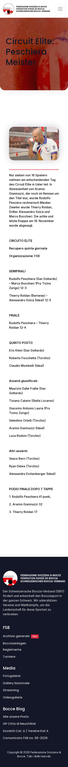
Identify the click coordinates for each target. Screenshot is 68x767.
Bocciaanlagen (14, 643)
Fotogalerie (11, 676)
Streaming (11, 690)
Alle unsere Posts (16, 716)
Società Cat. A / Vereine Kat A (25, 731)
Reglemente (12, 649)
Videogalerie (12, 697)
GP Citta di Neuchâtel (19, 723)
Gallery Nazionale (16, 683)
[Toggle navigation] (60, 9)
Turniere (9, 656)
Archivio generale (20, 636)
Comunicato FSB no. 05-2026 (25, 738)
